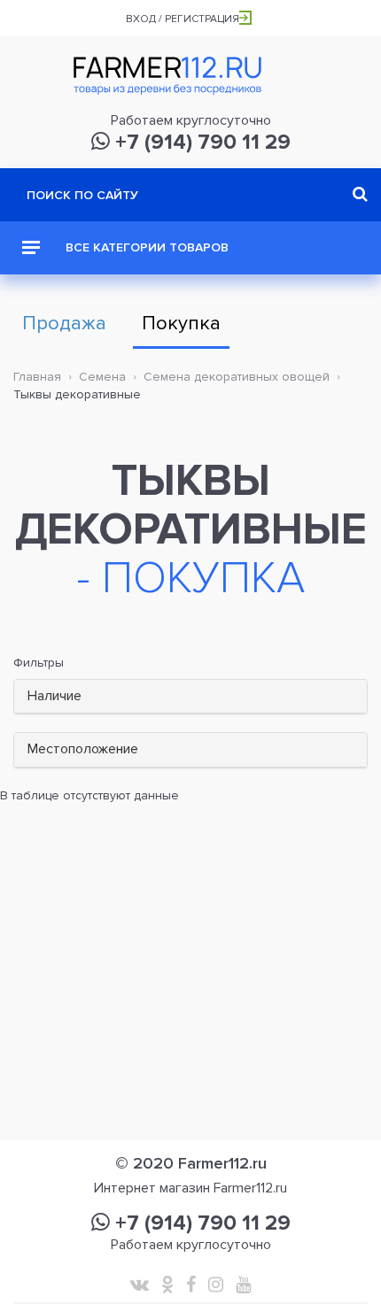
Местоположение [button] (82, 749)
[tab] (190, 697)
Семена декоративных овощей (237, 376)
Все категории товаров (145, 247)
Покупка (181, 324)
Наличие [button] (54, 696)
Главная (37, 376)
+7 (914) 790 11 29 (200, 142)
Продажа (64, 324)
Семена (102, 376)
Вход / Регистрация (182, 19)
